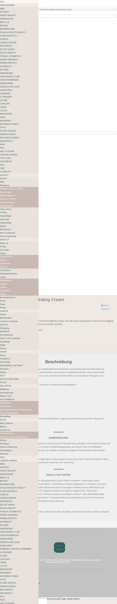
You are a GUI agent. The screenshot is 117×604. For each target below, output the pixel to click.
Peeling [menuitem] (3, 212)
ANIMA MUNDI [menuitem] (6, 19)
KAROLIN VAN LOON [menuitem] (9, 87)
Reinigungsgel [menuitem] (6, 206)
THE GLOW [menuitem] (5, 158)
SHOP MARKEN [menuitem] (7, 5)
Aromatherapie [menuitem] (6, 392)
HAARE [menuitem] (3, 352)
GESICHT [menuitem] (4, 175)
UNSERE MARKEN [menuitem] (8, 460)
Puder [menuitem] (2, 304)
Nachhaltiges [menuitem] (6, 450)
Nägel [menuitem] (2, 345)
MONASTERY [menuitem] (6, 114)
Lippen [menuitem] (3, 277)
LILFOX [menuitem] (3, 110)
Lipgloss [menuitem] (3, 284)
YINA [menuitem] (2, 168)
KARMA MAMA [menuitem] (6, 83)
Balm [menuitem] (2, 182)
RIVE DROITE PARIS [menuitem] (9, 138)
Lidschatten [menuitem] (5, 263)
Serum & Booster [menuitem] (7, 233)
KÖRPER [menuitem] (4, 311)
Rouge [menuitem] (3, 246)
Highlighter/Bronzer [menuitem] (8, 274)
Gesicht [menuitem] (3, 178)
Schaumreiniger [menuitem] (7, 202)
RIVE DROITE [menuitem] (6, 590)
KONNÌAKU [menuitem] (5, 93)
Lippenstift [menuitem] (4, 291)
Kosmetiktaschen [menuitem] (7, 297)
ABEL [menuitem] (2, 8)
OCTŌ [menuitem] (3, 127)
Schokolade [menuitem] (5, 403)
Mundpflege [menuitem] (5, 416)
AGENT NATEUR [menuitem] (7, 15)
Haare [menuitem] (3, 355)
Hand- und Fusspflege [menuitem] (10, 338)
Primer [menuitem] (3, 307)
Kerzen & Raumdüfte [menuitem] (9, 379)
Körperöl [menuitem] (4, 324)
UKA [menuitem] (2, 165)
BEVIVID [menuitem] (4, 25)
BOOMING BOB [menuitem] (7, 29)
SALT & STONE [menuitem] (7, 151)
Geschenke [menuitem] (5, 430)
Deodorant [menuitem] (5, 331)
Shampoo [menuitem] (4, 369)
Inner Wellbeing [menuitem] (7, 399)
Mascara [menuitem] (4, 267)
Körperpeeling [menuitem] (6, 335)
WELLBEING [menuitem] (6, 386)
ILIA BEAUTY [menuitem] (6, 66)
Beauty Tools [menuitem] (6, 396)
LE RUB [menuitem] (3, 100)
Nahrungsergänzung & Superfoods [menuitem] (15, 409)
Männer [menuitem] (3, 440)
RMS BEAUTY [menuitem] (6, 141)
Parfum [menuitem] (3, 348)
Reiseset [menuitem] (4, 454)
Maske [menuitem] (3, 226)
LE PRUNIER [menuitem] (6, 97)
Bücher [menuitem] (3, 426)
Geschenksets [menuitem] (6, 433)
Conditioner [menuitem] (5, 358)
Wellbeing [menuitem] (4, 389)
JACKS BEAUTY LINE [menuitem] (10, 76)
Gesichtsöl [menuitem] (4, 219)
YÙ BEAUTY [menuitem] (5, 172)
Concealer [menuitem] (4, 250)
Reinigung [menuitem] (4, 185)
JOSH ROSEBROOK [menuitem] (9, 80)
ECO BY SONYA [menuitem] (7, 49)
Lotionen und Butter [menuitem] (9, 321)
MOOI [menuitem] (2, 117)
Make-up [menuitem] (4, 243)
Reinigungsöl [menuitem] (6, 192)
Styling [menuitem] (3, 372)
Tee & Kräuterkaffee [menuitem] (9, 413)
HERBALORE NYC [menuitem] (8, 63)
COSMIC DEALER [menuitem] (8, 42)
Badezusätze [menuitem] (6, 318)
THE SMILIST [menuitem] (6, 161)
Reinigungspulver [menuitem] (8, 195)
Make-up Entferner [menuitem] (8, 199)
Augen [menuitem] (3, 253)
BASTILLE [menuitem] (4, 22)
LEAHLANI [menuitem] (5, 104)
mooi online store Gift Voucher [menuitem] (13, 437)
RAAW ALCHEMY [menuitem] (8, 134)
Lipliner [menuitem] (3, 287)
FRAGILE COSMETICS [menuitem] (10, 56)
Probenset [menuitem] (4, 443)
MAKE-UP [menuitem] (4, 240)
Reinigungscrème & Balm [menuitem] (11, 189)
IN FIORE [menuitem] (4, 70)
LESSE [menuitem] (3, 107)
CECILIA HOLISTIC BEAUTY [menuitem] (13, 32)
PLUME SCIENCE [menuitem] (8, 131)
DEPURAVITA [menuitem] (6, 46)
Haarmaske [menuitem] (5, 362)
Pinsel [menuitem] (2, 301)
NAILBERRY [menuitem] (5, 121)
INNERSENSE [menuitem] (6, 73)
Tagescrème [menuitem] (5, 209)
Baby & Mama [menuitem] (6, 423)
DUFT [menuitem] (2, 375)
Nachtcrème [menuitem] (5, 229)
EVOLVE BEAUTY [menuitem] (8, 53)
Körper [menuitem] (3, 314)
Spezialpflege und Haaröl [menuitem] (11, 365)
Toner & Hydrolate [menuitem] (8, 236)
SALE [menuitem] (2, 457)
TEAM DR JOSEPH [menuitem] (8, 155)
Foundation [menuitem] (5, 270)
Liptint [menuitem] (2, 294)
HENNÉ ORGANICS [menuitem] (9, 59)
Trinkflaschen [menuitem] (6, 406)
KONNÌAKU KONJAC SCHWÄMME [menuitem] (15, 549)
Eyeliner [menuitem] (3, 260)
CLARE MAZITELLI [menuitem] (8, 36)
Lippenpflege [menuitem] (6, 223)
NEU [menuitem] (2, 2)
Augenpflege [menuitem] (5, 216)
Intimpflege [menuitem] (5, 341)
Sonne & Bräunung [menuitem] (8, 447)
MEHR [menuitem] (3, 420)
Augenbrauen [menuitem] (6, 257)
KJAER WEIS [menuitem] (6, 90)
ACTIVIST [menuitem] (4, 12)
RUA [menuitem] (2, 148)
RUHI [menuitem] (2, 144)
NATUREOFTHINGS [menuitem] (9, 124)
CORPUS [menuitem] (4, 39)
